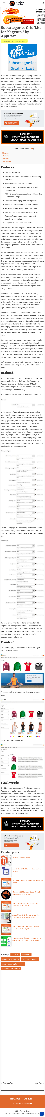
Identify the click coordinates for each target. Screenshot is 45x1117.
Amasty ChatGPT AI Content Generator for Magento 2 (26, 870)
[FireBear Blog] (17, 5)
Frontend (5, 158)
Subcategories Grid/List (11, 968)
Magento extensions (22, 1104)
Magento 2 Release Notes (21, 857)
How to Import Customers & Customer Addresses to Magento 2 (25, 904)
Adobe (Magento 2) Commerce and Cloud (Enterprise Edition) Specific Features (26, 916)
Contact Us (15, 1099)
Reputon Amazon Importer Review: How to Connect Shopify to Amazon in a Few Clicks (26, 939)
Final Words (7, 161)
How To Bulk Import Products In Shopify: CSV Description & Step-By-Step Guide (27, 927)
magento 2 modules (30, 959)
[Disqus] (22, 1000)
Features (5, 153)
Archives (28, 1099)
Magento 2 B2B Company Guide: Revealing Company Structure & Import (26, 893)
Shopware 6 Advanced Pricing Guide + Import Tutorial (27, 881)
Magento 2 (24, 41)
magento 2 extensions (10, 959)
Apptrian (15, 954)
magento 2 (26, 954)
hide (31, 148)
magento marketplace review (13, 964)
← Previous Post (7, 1083)
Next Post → (39, 1083)
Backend (5, 156)
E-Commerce (16, 41)
